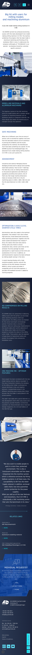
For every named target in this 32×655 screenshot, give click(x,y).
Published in (6, 522)
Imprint (4, 637)
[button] (3, 652)
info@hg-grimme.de (7, 615)
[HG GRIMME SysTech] (6, 5)
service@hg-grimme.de (8, 629)
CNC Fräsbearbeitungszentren (11, 543)
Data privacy (5, 635)
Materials (5, 533)
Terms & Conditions (7, 639)
